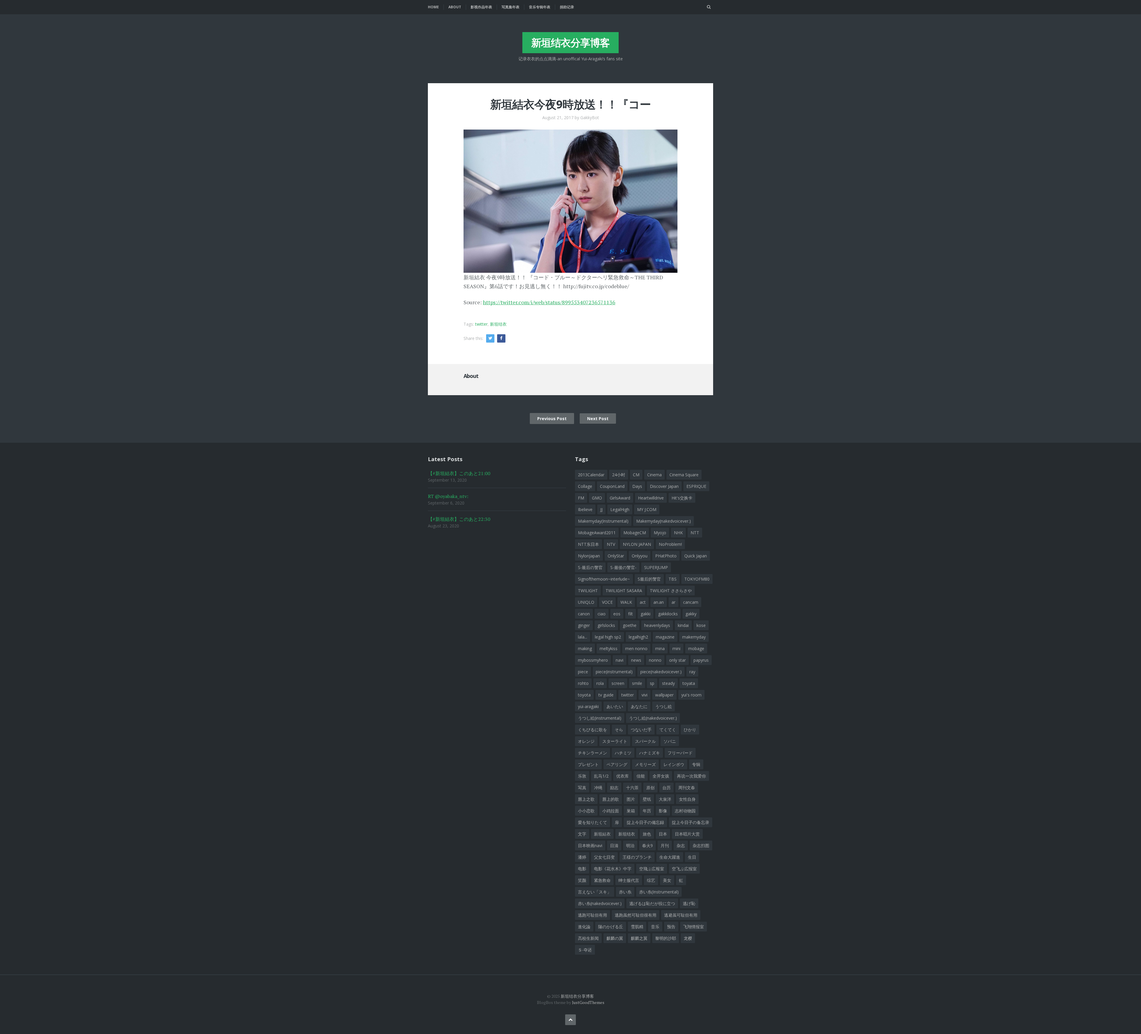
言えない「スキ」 (594, 892)
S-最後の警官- (623, 567)
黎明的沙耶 (665, 938)
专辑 (696, 764)
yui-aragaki (588, 706)
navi (619, 660)
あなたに (639, 706)
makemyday (694, 637)
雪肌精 (637, 926)
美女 (667, 880)
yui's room (691, 695)
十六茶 (632, 787)
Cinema (654, 474)
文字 (582, 834)
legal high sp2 (608, 637)
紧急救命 (602, 880)
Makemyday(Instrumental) (603, 521)
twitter (481, 324)
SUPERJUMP (656, 567)
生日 (692, 857)
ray (692, 671)
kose (701, 625)
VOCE (607, 602)
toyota (584, 695)
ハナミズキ (649, 753)
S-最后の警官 (590, 567)
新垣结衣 (498, 324)
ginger (584, 625)
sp (652, 683)
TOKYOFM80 (697, 579)
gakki (645, 614)
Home (433, 7)
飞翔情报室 (693, 926)
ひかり (690, 729)
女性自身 (687, 799)
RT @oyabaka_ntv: (448, 496)
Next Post (598, 418)
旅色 (647, 834)
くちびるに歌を (592, 729)
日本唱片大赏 (687, 834)
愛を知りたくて (592, 822)
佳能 (640, 776)
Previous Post (552, 418)
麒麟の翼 (614, 938)
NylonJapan (589, 556)
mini (676, 648)
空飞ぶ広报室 (684, 868)
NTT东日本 (588, 544)
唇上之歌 (586, 799)
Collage (585, 486)
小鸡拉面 (610, 811)
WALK (626, 602)
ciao (602, 614)
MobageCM (634, 532)
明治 (630, 845)
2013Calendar (591, 474)
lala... (582, 637)
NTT (695, 532)
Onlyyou (639, 556)
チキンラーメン (592, 753)
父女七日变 (604, 857)
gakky (690, 614)
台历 (666, 787)
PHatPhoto (666, 556)
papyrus (701, 660)
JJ (601, 509)
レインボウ (674, 764)
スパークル (645, 741)
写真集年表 (510, 7)
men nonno (636, 648)
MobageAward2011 (597, 532)
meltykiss (608, 648)
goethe (629, 625)
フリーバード (680, 753)
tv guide (606, 695)
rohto (583, 683)
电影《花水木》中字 (612, 868)
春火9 (647, 845)
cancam (690, 602)
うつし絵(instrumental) (599, 718)
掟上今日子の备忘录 (690, 822)
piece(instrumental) (614, 671)
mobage (696, 648)
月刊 (665, 845)
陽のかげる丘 (610, 926)
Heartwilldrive (651, 498)
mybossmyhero (593, 660)
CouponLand (612, 486)
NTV (611, 544)
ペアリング (616, 764)
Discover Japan (664, 486)
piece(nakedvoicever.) (661, 671)
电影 (582, 868)
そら (619, 729)
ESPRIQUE (696, 486)
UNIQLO (586, 602)
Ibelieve (585, 509)
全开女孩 (661, 776)
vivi (644, 695)
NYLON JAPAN (637, 544)
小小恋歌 (586, 811)
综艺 (651, 880)
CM (636, 474)
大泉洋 (665, 799)
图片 (631, 799)
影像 (663, 811)
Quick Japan (695, 556)
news (636, 660)
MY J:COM (646, 509)
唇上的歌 (610, 799)
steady (668, 683)
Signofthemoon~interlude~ (604, 579)
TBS (673, 579)
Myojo (660, 532)
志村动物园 (685, 811)
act (643, 602)
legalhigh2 (638, 637)
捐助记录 (567, 7)
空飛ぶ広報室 (651, 868)
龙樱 (688, 938)
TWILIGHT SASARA (624, 590)
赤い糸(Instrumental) (659, 892)
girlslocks (606, 625)
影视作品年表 (481, 7)
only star (677, 660)
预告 (671, 926)
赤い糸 (625, 892)
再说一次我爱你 (691, 776)
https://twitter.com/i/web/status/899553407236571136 (549, 302)
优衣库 (622, 776)
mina (660, 648)
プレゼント (588, 764)
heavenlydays (657, 625)
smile (637, 683)
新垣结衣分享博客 (570, 42)
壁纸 (647, 799)
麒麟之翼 (639, 938)
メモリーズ (645, 764)
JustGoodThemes (588, 1002)
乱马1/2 (601, 776)
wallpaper (664, 695)
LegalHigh (619, 509)
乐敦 (582, 776)
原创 (650, 787)
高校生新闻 (588, 938)
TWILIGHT (588, 590)
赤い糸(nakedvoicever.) (600, 903)
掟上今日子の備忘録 (645, 822)
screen (618, 683)
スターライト (614, 741)
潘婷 (582, 857)
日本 (663, 834)
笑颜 (582, 880)
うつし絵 (663, 706)
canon (584, 614)
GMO (597, 498)
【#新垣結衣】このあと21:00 (459, 473)
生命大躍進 (669, 857)
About (454, 7)
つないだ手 (641, 729)
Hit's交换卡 (682, 498)
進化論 (584, 926)
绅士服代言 (628, 880)
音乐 (655, 926)
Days (637, 486)
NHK (678, 532)
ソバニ (670, 741)
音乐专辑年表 (539, 7)
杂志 (681, 845)
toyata (689, 683)
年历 (647, 811)
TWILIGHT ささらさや (671, 590)
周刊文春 (686, 787)
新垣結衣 (602, 834)
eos (616, 614)
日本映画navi (590, 845)
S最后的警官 (649, 579)
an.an (658, 602)
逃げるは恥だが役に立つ (652, 903)
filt (630, 614)
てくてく (667, 729)
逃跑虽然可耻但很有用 (635, 915)
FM (581, 498)
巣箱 (631, 811)
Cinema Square (684, 474)
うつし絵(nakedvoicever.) (653, 718)
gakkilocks (668, 614)
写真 (582, 787)
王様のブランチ (637, 857)
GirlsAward (620, 498)
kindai (683, 625)
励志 (614, 787)
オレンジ (586, 741)
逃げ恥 (689, 903)
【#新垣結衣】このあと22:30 (459, 519)
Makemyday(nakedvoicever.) (663, 521)
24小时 (618, 474)
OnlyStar (616, 556)
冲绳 (598, 787)
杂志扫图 (701, 845)
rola (600, 683)
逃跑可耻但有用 (592, 915)
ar (673, 602)
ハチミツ (623, 753)
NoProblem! (670, 544)
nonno (655, 660)
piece (583, 671)
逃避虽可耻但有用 (680, 915)
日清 (614, 845)
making (585, 648)
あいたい (614, 706)
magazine (665, 637)
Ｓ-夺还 (585, 950)
